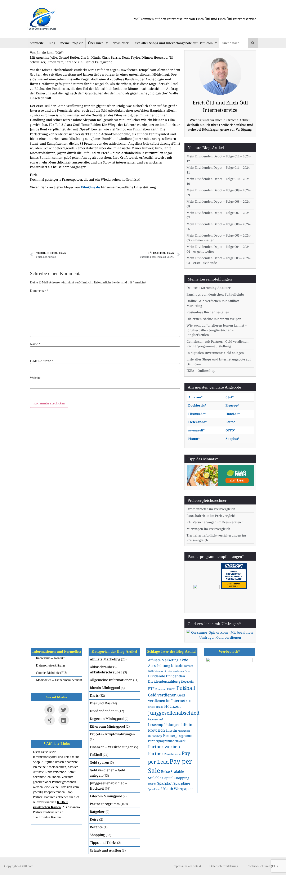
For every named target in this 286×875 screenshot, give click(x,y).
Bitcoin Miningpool (105, 687)
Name (35, 344)
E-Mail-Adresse (41, 361)
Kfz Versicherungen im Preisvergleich (215, 522)
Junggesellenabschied (174, 712)
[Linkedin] (63, 720)
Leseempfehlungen (164, 724)
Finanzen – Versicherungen (111, 747)
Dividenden (175, 676)
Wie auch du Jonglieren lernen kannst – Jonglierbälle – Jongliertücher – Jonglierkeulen (217, 330)
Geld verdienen (162, 694)
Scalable (177, 771)
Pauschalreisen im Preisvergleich (212, 515)
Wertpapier (183, 788)
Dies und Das (100, 703)
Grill (188, 701)
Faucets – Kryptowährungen (112, 734)
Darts (94, 695)
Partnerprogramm (105, 804)
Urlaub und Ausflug (105, 850)
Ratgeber (97, 811)
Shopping (97, 835)
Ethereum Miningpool (107, 726)
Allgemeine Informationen (111, 680)
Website (35, 378)
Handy (159, 706)
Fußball (96, 754)
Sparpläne (181, 783)
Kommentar (39, 290)
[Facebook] (49, 709)
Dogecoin (187, 681)
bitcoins (159, 671)
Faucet (171, 689)
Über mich (96, 43)
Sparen (152, 783)
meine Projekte (71, 43)
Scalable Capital (161, 777)
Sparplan (165, 783)
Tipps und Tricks (103, 842)
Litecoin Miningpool (106, 796)
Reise (94, 819)
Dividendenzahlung (164, 681)
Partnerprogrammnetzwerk (167, 741)
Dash (187, 671)
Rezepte (96, 827)
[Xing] (49, 720)
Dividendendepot (104, 711)
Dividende (156, 676)
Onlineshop (155, 735)
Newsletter (120, 43)
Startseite (37, 43)
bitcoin (177, 665)
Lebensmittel (155, 719)
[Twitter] (63, 709)
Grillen (151, 706)
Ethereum (160, 689)
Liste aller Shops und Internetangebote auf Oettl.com (173, 43)
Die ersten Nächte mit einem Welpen (214, 319)
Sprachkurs (154, 789)
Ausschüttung (159, 665)
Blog (52, 43)
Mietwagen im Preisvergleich (208, 529)
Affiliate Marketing (105, 659)
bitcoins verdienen (174, 671)
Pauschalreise (172, 754)
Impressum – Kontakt (187, 866)
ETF (151, 688)
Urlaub (167, 788)
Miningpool (184, 730)
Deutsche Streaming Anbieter (209, 288)
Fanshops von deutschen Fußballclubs (215, 294)
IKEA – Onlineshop (201, 370)
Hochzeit (172, 706)
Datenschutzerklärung (223, 866)
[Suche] (253, 43)
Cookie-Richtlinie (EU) (262, 866)
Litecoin (171, 730)
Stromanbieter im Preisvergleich (211, 509)
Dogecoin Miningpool (107, 718)
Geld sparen (99, 762)
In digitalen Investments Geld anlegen (215, 353)
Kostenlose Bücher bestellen (208, 312)
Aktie (183, 660)
